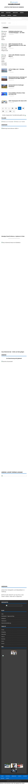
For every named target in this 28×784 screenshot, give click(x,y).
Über (2, 614)
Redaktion (3, 618)
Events (14, 15)
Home (2, 12)
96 (16, 108)
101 (10, 111)
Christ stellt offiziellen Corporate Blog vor (17, 55)
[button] (12, 783)
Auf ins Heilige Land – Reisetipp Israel (16, 69)
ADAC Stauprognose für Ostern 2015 (18, 100)
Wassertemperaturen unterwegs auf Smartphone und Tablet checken (18, 77)
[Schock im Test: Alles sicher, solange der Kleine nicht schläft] (14, 770)
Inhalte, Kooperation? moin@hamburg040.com (13, 115)
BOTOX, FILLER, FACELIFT (7, 595)
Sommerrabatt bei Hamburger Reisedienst (16, 85)
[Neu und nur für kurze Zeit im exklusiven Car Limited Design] (14, 765)
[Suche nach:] (14, 18)
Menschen (15, 12)
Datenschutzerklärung (6, 623)
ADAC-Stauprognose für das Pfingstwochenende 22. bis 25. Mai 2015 (17, 45)
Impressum (3, 620)
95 (12, 108)
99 (3, 111)
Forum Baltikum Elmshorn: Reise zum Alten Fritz (17, 93)
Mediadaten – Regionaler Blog (7, 616)
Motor (9, 15)
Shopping (8, 12)
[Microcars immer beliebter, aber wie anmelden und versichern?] (7, 765)
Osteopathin (11, 590)
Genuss (22, 12)
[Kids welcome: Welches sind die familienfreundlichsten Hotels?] (14, 653)
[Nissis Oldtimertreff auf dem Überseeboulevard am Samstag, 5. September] (20, 765)
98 (23, 108)
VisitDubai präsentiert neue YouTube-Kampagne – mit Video (16, 32)
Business (3, 15)
